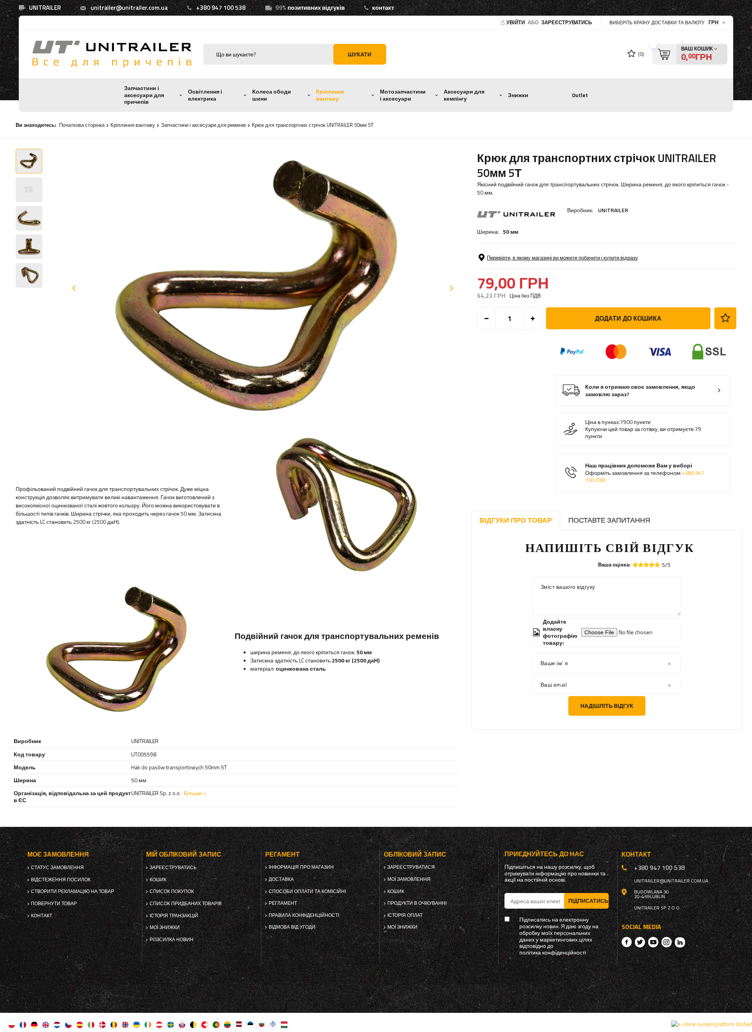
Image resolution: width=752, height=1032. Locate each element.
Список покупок (172, 891)
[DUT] (57, 1024)
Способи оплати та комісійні (307, 891)
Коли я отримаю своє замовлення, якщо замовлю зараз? (640, 390)
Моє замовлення (58, 854)
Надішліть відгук (606, 706)
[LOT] (238, 1024)
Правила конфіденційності (304, 915)
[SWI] (204, 1024)
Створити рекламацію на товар (72, 891)
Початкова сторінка (82, 125)
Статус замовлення (57, 867)
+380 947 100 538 (221, 7)
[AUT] (159, 1024)
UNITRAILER (613, 210)
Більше (193, 793)
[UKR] (136, 1024)
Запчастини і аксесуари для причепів (144, 95)
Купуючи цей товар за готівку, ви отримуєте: (640, 429)
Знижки (518, 95)
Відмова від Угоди (292, 927)
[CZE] (68, 1024)
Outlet (580, 95)
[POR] (216, 1024)
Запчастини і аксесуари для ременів (203, 125)
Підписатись (588, 901)
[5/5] (657, 564)
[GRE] (272, 1024)
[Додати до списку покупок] (725, 318)
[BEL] (193, 1024)
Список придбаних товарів (186, 903)
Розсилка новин (171, 939)
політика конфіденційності (552, 952)
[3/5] (646, 564)
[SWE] (170, 1024)
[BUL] (261, 1024)
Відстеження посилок (60, 879)
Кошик (158, 879)
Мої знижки (165, 927)
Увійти (516, 22)
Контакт (41, 915)
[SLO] (182, 1024)
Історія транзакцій (174, 915)
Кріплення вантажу (330, 95)
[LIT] (227, 1024)
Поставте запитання (609, 520)
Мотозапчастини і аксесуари (403, 95)
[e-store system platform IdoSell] (711, 1024)
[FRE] (23, 1024)
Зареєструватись (566, 22)
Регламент (283, 903)
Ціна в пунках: (602, 422)
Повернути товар (54, 903)
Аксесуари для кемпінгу (464, 95)
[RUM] (113, 1024)
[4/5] (651, 564)
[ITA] (91, 1024)
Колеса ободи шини (271, 95)
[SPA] (79, 1024)
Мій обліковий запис (183, 854)
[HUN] (284, 1024)
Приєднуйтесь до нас (544, 854)
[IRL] (148, 1024)
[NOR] (125, 1024)
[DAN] (102, 1024)
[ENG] (45, 1024)
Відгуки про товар (515, 520)
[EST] (250, 1024)
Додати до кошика (628, 318)
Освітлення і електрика (205, 95)
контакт (383, 7)
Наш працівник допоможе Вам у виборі (645, 473)
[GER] (34, 1024)
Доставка (281, 879)
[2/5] (641, 564)
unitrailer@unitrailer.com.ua (129, 7)
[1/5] (635, 564)
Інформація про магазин (301, 867)
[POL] (11, 1024)
